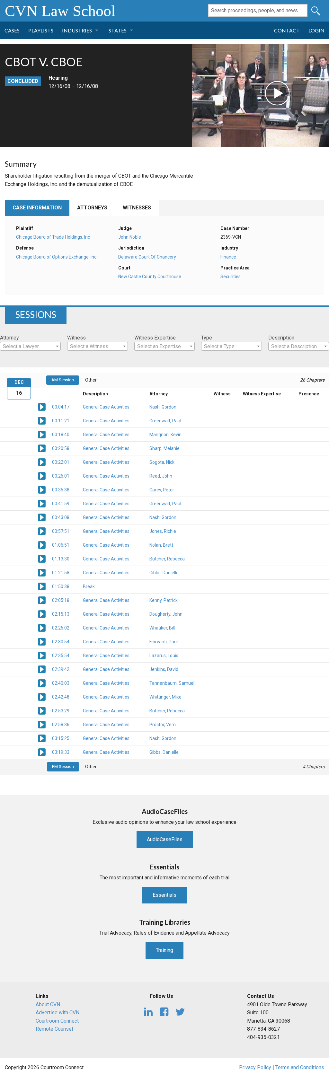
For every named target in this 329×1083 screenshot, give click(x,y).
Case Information (37, 208)
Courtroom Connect (57, 1021)
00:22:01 (60, 462)
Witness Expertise (155, 338)
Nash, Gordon (162, 406)
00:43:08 (60, 517)
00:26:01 (60, 476)
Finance (228, 257)
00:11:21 (60, 420)
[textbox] (30, 346)
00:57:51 (60, 531)
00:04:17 (60, 406)
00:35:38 (60, 489)
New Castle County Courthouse (149, 276)
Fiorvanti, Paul (163, 641)
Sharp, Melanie (164, 448)
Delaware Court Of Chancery (147, 257)
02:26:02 (60, 627)
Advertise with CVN (57, 1012)
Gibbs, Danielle (164, 572)
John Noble (129, 237)
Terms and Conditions (299, 1067)
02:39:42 (60, 669)
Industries (77, 30)
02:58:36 (60, 724)
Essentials (164, 895)
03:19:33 (60, 752)
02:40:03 (60, 683)
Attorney (9, 338)
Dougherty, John (165, 614)
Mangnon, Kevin (165, 434)
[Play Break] (42, 586)
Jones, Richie (162, 531)
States (118, 30)
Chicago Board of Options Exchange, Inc (56, 257)
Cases (12, 30)
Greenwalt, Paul (165, 420)
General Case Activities (106, 406)
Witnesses (137, 208)
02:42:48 (60, 697)
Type (206, 338)
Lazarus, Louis (163, 655)
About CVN (48, 1004)
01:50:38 (60, 586)
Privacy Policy (255, 1067)
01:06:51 (60, 545)
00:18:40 (60, 434)
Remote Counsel (54, 1029)
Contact (287, 30)
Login (316, 30)
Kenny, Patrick (163, 600)
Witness (76, 338)
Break (89, 586)
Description (281, 338)
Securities (230, 276)
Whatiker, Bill (162, 627)
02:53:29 (60, 710)
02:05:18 (60, 600)
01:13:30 (60, 558)
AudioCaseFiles (164, 839)
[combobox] (30, 346)
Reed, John (160, 476)
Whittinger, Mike (165, 697)
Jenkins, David (163, 669)
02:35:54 (60, 655)
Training (164, 950)
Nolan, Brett (161, 545)
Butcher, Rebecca (167, 558)
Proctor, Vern (162, 724)
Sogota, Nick (161, 462)
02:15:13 (60, 614)
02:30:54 (60, 641)
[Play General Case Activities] (42, 406)
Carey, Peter (161, 489)
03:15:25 (60, 738)
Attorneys (92, 208)
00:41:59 (60, 503)
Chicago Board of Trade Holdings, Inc (53, 237)
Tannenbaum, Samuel (171, 683)
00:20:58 (60, 448)
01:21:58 (60, 572)
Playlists (40, 30)
